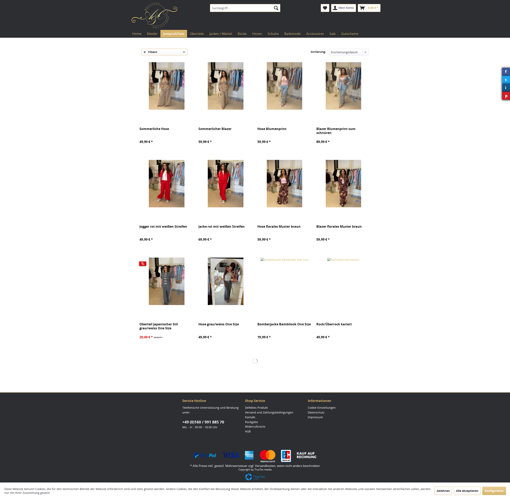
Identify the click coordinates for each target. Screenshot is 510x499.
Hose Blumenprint (271, 129)
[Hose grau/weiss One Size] (225, 281)
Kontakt (250, 417)
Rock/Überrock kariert (334, 324)
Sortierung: (318, 52)
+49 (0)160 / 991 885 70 (203, 422)
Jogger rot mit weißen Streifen (163, 226)
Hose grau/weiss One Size (218, 324)
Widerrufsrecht (255, 426)
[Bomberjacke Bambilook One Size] (284, 281)
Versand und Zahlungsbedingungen (269, 412)
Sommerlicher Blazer (214, 129)
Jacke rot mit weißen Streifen (221, 226)
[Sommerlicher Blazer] (225, 86)
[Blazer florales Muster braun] (343, 183)
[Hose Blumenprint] (284, 86)
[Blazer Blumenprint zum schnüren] (343, 86)
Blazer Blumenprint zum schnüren (335, 131)
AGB (248, 431)
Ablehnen (443, 491)
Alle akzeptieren (467, 491)
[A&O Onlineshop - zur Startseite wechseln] (154, 15)
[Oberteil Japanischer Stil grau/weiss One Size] (166, 281)
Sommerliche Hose (154, 129)
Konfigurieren (494, 491)
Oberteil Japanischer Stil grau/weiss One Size (158, 326)
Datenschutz (316, 412)
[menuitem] (245, 8)
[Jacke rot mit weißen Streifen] (225, 183)
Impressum (315, 417)
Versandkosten (265, 466)
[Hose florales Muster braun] (284, 183)
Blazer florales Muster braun (339, 226)
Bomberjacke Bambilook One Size (284, 324)
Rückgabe (251, 422)
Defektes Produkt (256, 407)
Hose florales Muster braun (279, 226)
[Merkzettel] (325, 8)
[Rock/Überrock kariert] (343, 281)
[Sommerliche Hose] (166, 86)
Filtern (152, 52)
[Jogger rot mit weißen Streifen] (166, 183)
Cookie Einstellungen (322, 407)
